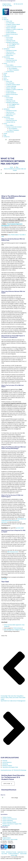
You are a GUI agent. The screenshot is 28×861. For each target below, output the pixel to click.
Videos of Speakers (14, 70)
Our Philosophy (10, 23)
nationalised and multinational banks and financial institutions (13, 520)
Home (5, 18)
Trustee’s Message (11, 26)
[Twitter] (6, 846)
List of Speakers (13, 68)
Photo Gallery (9, 65)
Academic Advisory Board (13, 24)
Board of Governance (12, 34)
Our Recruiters (10, 58)
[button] (7, 784)
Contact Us (6, 76)
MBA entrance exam (12, 552)
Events (5, 63)
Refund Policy (9, 55)
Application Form (10, 54)
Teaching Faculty (10, 40)
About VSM (9, 21)
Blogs (4, 75)
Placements (6, 57)
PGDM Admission (17, 628)
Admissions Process (11, 50)
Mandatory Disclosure (12, 42)
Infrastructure (10, 31)
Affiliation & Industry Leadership (14, 29)
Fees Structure (10, 52)
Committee (12, 45)
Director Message (11, 27)
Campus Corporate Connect (14, 67)
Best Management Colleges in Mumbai (14, 629)
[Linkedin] (13, 846)
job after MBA (19, 528)
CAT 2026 (3, 579)
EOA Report (12, 47)
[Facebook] (2, 846)
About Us (5, 19)
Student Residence (11, 32)
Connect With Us (10, 62)
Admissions (6, 49)
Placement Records (11, 60)
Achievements (10, 71)
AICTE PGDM (9, 37)
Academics (6, 36)
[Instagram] (9, 846)
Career (5, 73)
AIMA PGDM (9, 39)
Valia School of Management (7, 1)
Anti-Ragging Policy (14, 44)
